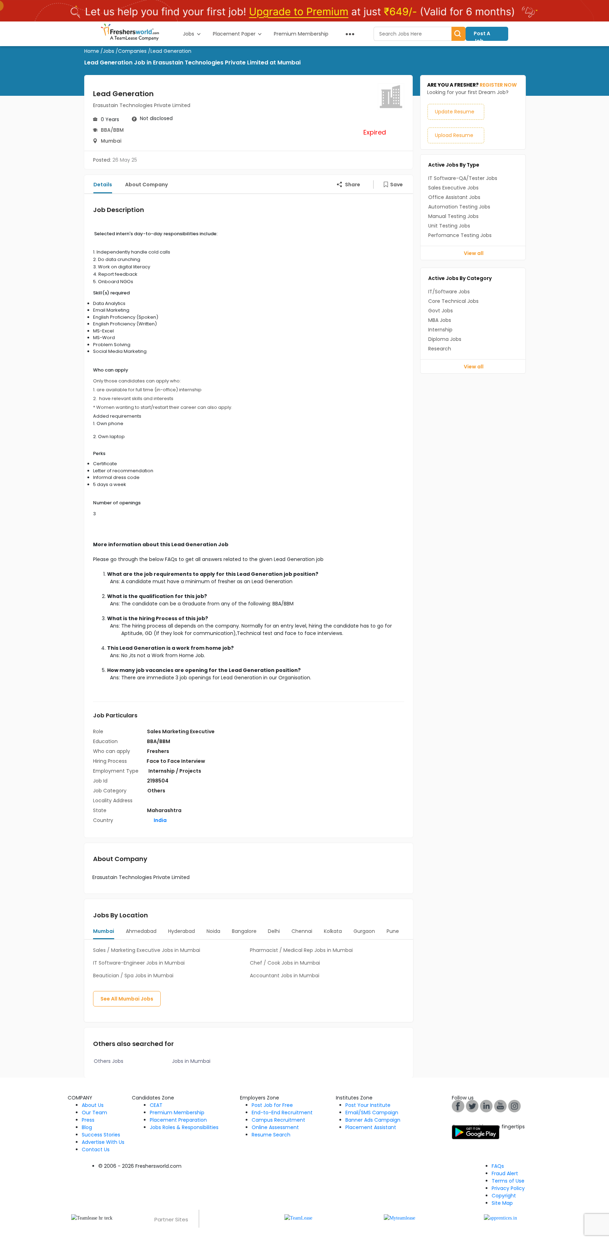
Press (88, 1119)
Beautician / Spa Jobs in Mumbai (133, 975)
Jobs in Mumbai (191, 1061)
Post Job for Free (272, 1105)
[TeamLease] (298, 1217)
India (160, 820)
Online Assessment (275, 1127)
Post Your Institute (367, 1105)
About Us (93, 1105)
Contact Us (96, 1149)
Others (156, 790)
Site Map (502, 1203)
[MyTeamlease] (399, 1217)
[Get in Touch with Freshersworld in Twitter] (514, 1105)
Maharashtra (164, 810)
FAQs (498, 1166)
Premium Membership (177, 1112)
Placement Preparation (178, 1119)
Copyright (504, 1195)
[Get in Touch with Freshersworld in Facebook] (458, 1105)
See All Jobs (126, 998)
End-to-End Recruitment (282, 1112)
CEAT (156, 1105)
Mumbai (111, 140)
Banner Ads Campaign (372, 1119)
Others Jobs (108, 1061)
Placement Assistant (370, 1127)
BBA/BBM (112, 129)
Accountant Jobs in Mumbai (284, 975)
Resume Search (271, 1134)
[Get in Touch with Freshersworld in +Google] (500, 1105)
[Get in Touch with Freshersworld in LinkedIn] (486, 1105)
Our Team (94, 1112)
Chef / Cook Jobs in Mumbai (285, 962)
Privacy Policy (508, 1188)
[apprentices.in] (500, 1217)
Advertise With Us (103, 1142)
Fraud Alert (505, 1173)
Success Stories (101, 1134)
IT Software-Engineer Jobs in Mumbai (139, 962)
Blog (87, 1127)
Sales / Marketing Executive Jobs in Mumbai (146, 950)
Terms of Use (508, 1180)
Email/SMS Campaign (371, 1112)
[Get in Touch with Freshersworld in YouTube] (472, 1105)
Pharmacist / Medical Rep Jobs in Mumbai (301, 950)
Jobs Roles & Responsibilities (184, 1127)
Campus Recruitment (278, 1119)
